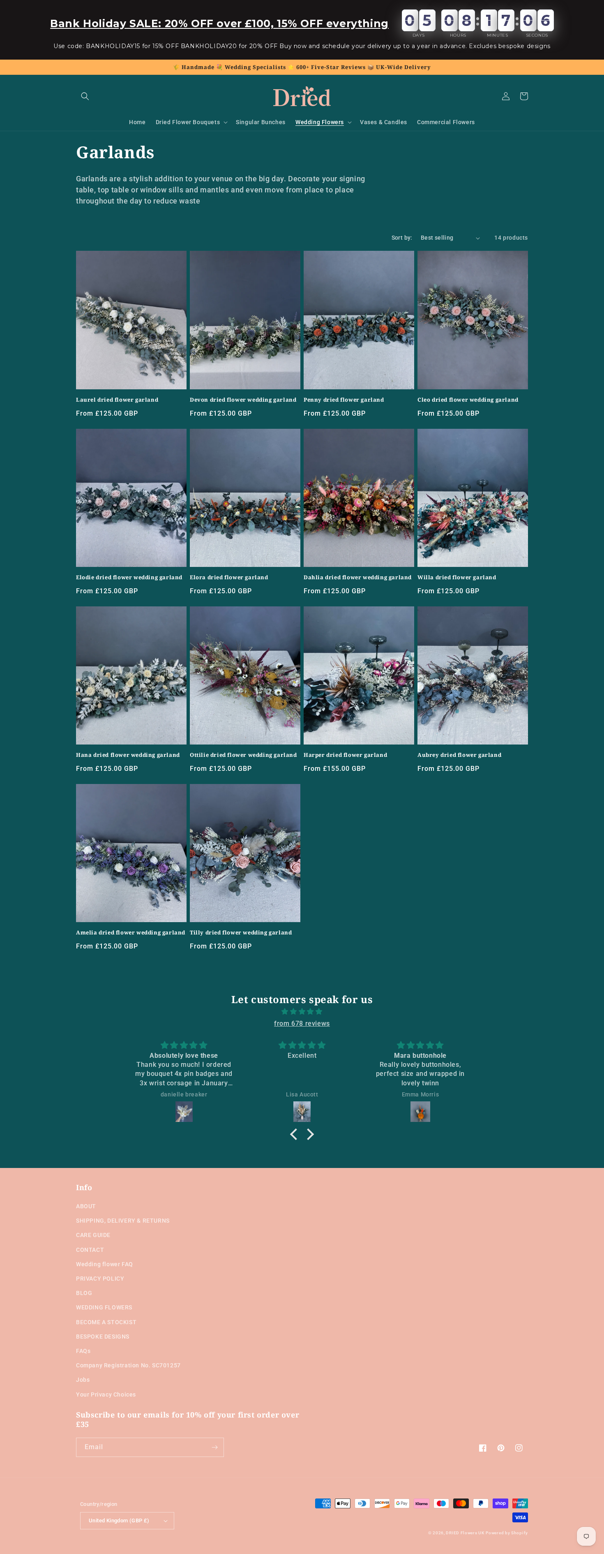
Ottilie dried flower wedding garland (243, 755)
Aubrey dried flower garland (459, 755)
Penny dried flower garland (344, 399)
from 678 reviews (302, 1023)
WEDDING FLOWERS (104, 1307)
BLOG (84, 1293)
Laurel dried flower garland (117, 399)
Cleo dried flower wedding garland (468, 399)
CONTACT (90, 1249)
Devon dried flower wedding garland (243, 399)
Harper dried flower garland (345, 755)
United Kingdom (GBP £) (119, 1520)
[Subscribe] (214, 1447)
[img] (302, 1012)
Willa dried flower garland (456, 577)
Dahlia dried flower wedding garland (358, 577)
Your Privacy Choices (106, 1394)
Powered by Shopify (507, 1533)
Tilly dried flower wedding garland (241, 932)
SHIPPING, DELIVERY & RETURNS (123, 1220)
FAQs (83, 1351)
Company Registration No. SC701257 (128, 1365)
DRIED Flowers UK (465, 1533)
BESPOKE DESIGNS (102, 1336)
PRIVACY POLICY (100, 1278)
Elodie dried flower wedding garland (129, 577)
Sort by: (402, 237)
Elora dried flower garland (229, 577)
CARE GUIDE (93, 1235)
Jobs (83, 1379)
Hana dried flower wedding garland (128, 755)
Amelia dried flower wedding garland (130, 932)
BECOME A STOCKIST (106, 1322)
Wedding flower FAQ (104, 1264)
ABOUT (86, 1206)
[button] (85, 96)
